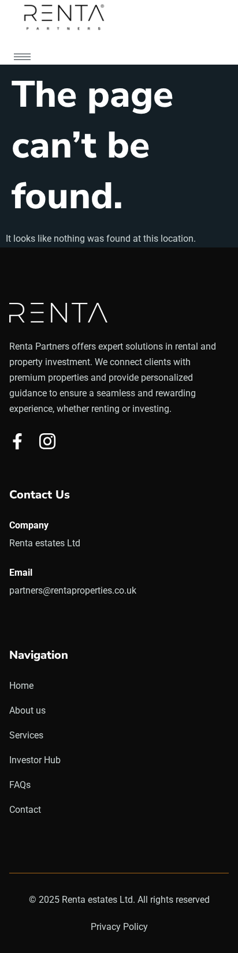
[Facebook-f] (17, 441)
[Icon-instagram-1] (47, 441)
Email (20, 572)
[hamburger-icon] (22, 57)
